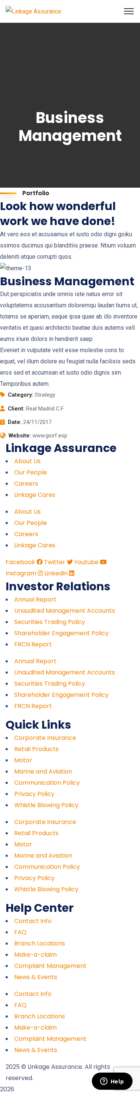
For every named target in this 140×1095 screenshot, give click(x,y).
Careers (26, 483)
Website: (20, 435)
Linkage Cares (34, 494)
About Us (27, 461)
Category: (20, 394)
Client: (16, 408)
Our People (30, 472)
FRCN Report (33, 644)
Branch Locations (39, 943)
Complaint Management (50, 966)
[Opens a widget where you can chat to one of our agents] (112, 1082)
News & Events (35, 977)
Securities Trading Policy (49, 622)
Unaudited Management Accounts (64, 610)
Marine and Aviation (43, 771)
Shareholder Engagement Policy (61, 633)
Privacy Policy (34, 794)
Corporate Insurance (45, 737)
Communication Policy (47, 782)
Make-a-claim (35, 954)
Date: (15, 422)
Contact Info (33, 921)
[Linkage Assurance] (33, 11)
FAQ (20, 932)
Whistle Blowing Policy (46, 805)
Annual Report (35, 599)
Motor (23, 760)
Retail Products (36, 749)
